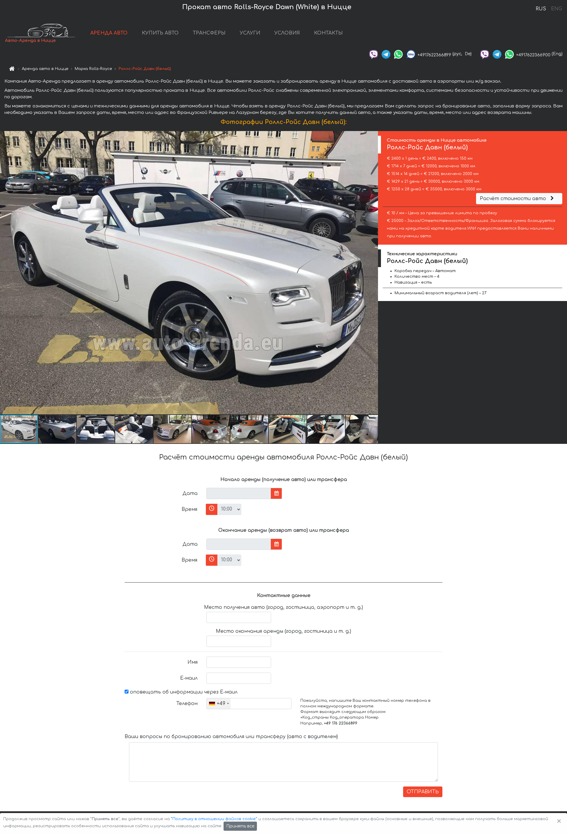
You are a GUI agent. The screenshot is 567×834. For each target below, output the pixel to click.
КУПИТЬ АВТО (160, 33)
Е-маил (189, 678)
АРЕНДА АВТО (109, 33)
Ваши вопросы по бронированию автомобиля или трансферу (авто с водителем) (231, 736)
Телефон (187, 703)
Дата (190, 493)
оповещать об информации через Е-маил (182, 692)
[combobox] (219, 703)
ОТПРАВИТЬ (423, 791)
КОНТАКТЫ (328, 33)
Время (189, 509)
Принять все (240, 826)
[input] (238, 493)
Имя (193, 662)
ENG (556, 9)
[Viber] (373, 54)
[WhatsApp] (398, 54)
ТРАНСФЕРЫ (209, 33)
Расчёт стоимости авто (514, 198)
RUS (541, 9)
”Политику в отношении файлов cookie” (214, 819)
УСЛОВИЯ (287, 33)
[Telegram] (386, 54)
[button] (57, 429)
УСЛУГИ (250, 33)
